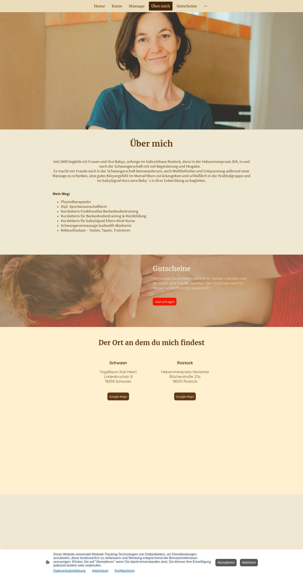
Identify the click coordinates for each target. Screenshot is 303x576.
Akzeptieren (226, 562)
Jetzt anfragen (165, 302)
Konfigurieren (125, 570)
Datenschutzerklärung (69, 570)
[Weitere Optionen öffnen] (205, 6)
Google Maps (118, 396)
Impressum (100, 570)
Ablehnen (249, 562)
